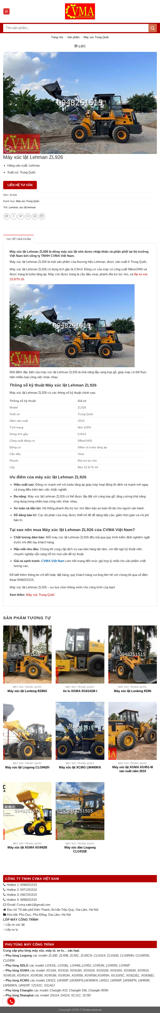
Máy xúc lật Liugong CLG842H (27, 767)
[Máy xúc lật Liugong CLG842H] (27, 731)
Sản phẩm (73, 37)
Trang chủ (57, 37)
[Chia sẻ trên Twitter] (21, 216)
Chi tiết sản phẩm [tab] (18, 239)
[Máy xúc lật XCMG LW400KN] (80, 731)
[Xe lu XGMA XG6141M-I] (80, 654)
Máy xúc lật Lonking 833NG (27, 691)
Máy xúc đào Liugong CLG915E (80, 849)
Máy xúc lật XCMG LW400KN (80, 767)
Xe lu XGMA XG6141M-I (80, 691)
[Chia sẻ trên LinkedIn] (42, 216)
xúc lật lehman (27, 207)
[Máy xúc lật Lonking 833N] (132, 654)
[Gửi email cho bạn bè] (28, 216)
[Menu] (6, 11)
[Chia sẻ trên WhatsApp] (6, 216)
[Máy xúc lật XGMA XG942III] (27, 811)
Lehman (13, 207)
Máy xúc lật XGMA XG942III (27, 847)
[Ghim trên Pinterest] (35, 216)
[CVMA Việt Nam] (80, 11)
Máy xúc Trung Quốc (96, 37)
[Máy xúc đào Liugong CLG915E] (80, 811)
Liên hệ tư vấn (20, 185)
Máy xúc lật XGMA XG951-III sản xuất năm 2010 (132, 769)
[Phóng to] (8, 149)
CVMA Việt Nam (52, 561)
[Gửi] (153, 28)
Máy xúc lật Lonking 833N (132, 691)
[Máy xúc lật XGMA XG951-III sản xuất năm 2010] (132, 731)
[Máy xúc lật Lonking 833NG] (27, 654)
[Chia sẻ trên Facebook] (13, 216)
